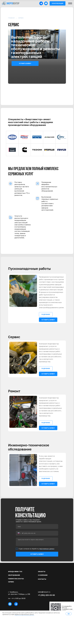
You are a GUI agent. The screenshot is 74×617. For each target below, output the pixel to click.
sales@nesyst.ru (44, 592)
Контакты (42, 579)
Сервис (11, 582)
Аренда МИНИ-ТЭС (15, 571)
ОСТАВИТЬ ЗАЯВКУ (37, 554)
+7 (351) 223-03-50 (46, 595)
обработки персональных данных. (24, 614)
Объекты (41, 571)
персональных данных (46, 549)
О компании (42, 575)
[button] (57, 3)
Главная (11, 18)
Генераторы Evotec (16, 579)
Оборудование (14, 575)
